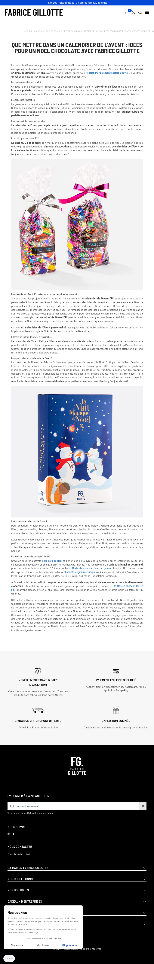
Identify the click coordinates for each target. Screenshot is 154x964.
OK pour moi (69, 945)
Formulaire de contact (19, 854)
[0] (126, 12)
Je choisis (43, 945)
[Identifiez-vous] (133, 12)
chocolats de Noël (52, 560)
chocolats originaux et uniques (80, 572)
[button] (9, 958)
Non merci (17, 945)
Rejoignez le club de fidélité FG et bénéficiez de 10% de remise (77, 2)
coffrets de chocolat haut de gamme (91, 568)
